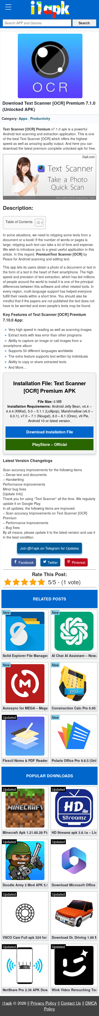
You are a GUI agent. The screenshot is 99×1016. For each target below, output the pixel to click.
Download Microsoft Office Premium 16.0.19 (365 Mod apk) (74, 884)
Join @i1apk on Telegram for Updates (49, 548)
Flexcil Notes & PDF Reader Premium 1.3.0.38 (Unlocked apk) (25, 760)
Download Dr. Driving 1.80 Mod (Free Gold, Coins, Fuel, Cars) (74, 937)
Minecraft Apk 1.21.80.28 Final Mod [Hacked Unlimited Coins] (25, 832)
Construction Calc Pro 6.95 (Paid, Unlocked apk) (74, 708)
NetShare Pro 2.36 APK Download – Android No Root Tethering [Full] (25, 989)
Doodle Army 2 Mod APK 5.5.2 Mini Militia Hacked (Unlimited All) (25, 884)
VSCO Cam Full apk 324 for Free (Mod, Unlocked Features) (25, 937)
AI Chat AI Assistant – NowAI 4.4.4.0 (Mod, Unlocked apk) (74, 655)
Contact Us (71, 1003)
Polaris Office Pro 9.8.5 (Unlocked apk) (74, 760)
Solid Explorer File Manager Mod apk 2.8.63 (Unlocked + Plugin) (25, 655)
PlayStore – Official (49, 444)
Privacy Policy (43, 1003)
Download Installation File (49, 432)
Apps (23, 118)
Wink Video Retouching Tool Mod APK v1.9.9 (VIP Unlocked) (74, 989)
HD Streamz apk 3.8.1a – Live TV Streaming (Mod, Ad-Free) (74, 832)
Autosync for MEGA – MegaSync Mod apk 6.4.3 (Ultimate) (25, 708)
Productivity (40, 118)
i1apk (7, 1003)
